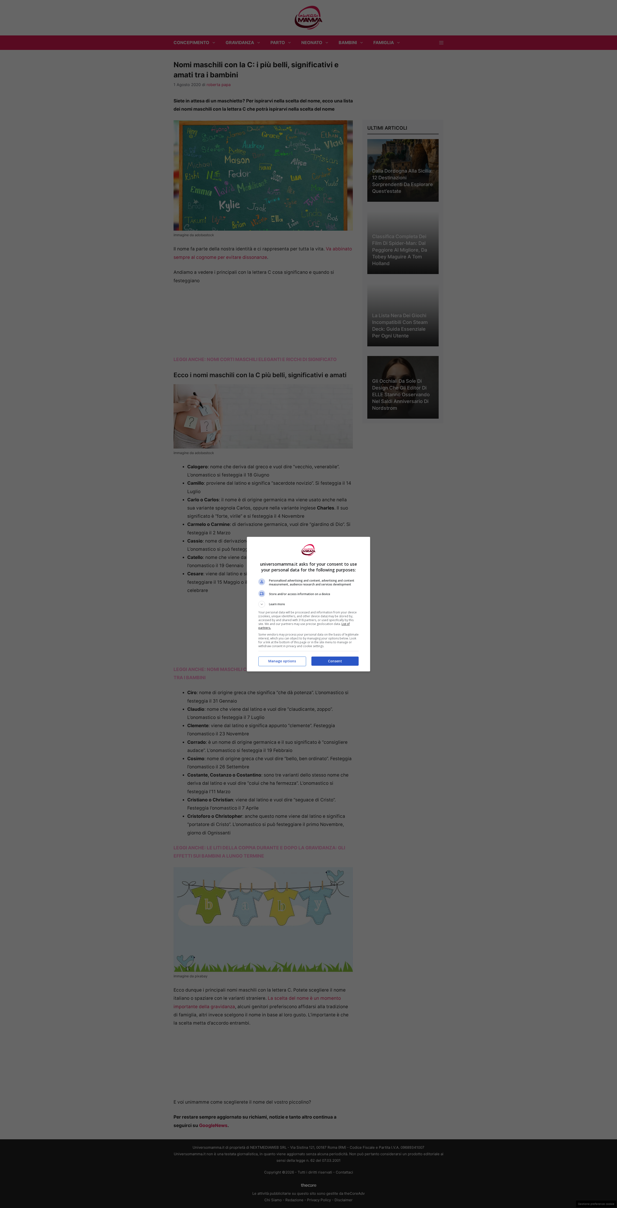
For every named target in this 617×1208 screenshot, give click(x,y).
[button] (308, 604)
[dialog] (308, 604)
